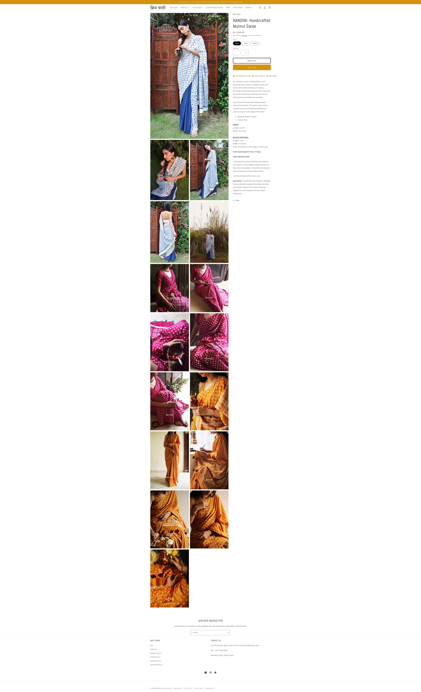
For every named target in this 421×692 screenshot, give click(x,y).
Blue (237, 43)
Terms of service (198, 688)
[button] (185, 7)
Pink (246, 43)
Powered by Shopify (166, 688)
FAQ (151, 645)
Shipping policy (209, 688)
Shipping (244, 35)
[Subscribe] (227, 632)
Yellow (255, 43)
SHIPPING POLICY (156, 665)
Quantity (235, 48)
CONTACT (153, 649)
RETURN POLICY (155, 661)
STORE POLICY (155, 657)
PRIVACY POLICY (156, 653)
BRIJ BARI (157, 688)
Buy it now (252, 67)
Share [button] (237, 200)
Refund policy (178, 688)
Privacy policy (188, 688)
